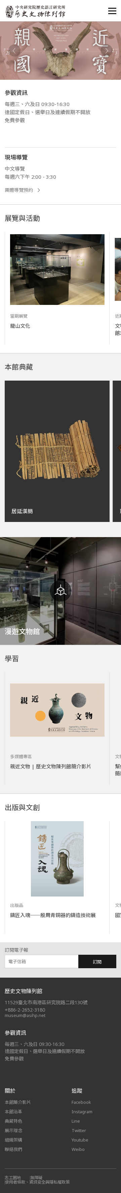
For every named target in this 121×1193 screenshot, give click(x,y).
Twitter (79, 1130)
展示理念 (13, 1130)
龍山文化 (20, 325)
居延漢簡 (22, 511)
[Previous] (14, 50)
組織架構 (13, 1140)
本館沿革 (13, 1112)
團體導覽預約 (19, 190)
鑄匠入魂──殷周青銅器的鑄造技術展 (53, 915)
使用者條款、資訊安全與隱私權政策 (37, 1182)
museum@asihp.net (25, 1015)
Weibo (78, 1149)
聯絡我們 (13, 1149)
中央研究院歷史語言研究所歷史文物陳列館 (35, 11)
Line (76, 1121)
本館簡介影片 (18, 1102)
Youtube (80, 1140)
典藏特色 (13, 1121)
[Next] (106, 50)
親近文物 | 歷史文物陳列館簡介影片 (50, 766)
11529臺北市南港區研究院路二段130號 (46, 1002)
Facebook (81, 1102)
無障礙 (36, 1178)
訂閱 (97, 962)
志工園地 (13, 1178)
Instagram (82, 1112)
